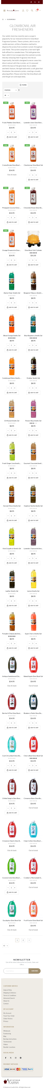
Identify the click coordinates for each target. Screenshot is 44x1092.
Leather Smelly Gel (12, 591)
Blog (4, 1036)
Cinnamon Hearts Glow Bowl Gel (11, 841)
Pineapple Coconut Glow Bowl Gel (11, 208)
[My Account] (23, 10)
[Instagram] (39, 2)
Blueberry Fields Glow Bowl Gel (33, 713)
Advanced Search (9, 998)
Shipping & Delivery (9, 993)
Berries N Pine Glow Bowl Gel (11, 713)
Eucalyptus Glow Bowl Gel (12, 920)
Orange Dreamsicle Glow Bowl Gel (11, 250)
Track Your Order (9, 1016)
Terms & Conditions (9, 995)
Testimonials (7, 1042)
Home (3, 19)
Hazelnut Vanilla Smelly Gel (33, 506)
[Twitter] (35, 2)
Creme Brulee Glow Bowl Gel (11, 165)
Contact (6, 1003)
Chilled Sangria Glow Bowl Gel (11, 798)
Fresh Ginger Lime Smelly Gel (11, 463)
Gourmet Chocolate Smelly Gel (33, 463)
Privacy (5, 1021)
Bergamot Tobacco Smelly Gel (33, 293)
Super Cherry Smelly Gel (33, 634)
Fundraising (7, 1033)
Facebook (6, 1058)
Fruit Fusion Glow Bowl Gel (33, 920)
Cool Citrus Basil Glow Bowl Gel (11, 756)
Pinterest (21, 1058)
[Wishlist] (27, 10)
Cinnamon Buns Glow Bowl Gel (33, 798)
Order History (8, 1018)
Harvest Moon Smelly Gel (12, 506)
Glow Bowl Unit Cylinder (33, 250)
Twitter (11, 1058)
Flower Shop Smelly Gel (33, 421)
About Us (6, 1001)
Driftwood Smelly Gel (11, 421)
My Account (7, 1013)
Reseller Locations (9, 1047)
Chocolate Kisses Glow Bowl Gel (33, 208)
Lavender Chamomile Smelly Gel (33, 548)
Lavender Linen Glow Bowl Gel (33, 123)
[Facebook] (31, 2)
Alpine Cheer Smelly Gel (12, 293)
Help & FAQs (7, 990)
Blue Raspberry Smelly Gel (33, 335)
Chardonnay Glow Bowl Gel (33, 165)
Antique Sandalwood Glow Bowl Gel (11, 676)
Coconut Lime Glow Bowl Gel (11, 878)
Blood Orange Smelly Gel (11, 335)
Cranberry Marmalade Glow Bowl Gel (33, 878)
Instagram (16, 1058)
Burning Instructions (9, 1039)
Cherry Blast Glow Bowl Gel (33, 756)
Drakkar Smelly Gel (33, 378)
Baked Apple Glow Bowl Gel (33, 676)
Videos (5, 1044)
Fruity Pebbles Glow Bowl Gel (11, 123)
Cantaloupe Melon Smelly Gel (11, 378)
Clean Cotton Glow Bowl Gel (33, 841)
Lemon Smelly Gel (33, 591)
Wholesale (6, 1031)
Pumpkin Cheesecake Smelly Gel (11, 634)
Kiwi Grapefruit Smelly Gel (12, 548)
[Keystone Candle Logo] (13, 10)
